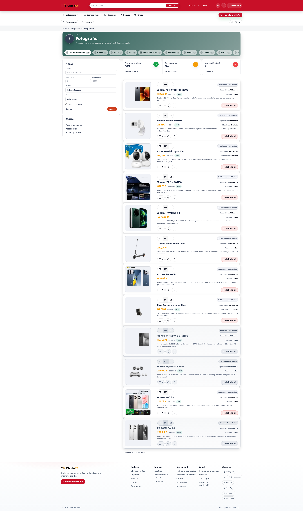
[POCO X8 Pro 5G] (138, 433)
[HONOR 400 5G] (138, 402)
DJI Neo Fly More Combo (170, 366)
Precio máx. (96, 78)
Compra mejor (93, 15)
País (191, 5)
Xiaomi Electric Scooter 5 (171, 243)
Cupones (111, 15)
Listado (68, 86)
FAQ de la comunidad (186, 471)
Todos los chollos (73, 125)
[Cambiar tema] (218, 5)
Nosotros (158, 471)
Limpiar (68, 109)
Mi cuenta (181, 486)
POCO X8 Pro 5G (166, 428)
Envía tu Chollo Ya (232, 15)
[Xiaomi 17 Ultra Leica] (138, 218)
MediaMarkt (233, 367)
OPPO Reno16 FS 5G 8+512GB (172, 335)
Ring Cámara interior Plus (171, 305)
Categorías (71, 15)
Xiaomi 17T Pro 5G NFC (169, 182)
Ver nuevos (209, 71)
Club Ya (179, 478)
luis (236, 94)
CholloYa (234, 125)
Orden (68, 95)
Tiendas (126, 15)
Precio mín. (70, 78)
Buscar (172, 5)
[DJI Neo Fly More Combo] (138, 372)
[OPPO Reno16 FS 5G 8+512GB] (138, 341)
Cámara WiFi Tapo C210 (170, 151)
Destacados (71, 22)
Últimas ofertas (138, 471)
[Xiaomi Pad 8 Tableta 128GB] (138, 95)
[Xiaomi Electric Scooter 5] (138, 249)
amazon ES (233, 121)
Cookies (203, 474)
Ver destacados (171, 71)
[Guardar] (174, 105)
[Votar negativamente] (160, 84)
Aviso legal (204, 478)
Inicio (64, 28)
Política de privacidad (209, 471)
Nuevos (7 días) (73, 132)
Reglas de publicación (204, 484)
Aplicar (112, 109)
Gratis (140, 15)
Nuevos (88, 22)
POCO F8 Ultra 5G (166, 274)
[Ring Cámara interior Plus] (138, 310)
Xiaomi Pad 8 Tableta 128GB (172, 89)
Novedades (181, 482)
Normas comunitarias (186, 474)
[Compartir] (168, 105)
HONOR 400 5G (165, 397)
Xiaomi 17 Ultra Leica (168, 212)
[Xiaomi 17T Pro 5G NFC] (138, 187)
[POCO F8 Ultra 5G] (138, 279)
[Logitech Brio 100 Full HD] (138, 126)
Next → (144, 452)
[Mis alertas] (223, 5)
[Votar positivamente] (171, 84)
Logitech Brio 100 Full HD (170, 120)
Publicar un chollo (74, 481)
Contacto (158, 481)
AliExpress (234, 90)
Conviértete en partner (161, 476)
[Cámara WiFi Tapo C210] (138, 156)
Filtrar (238, 22)
